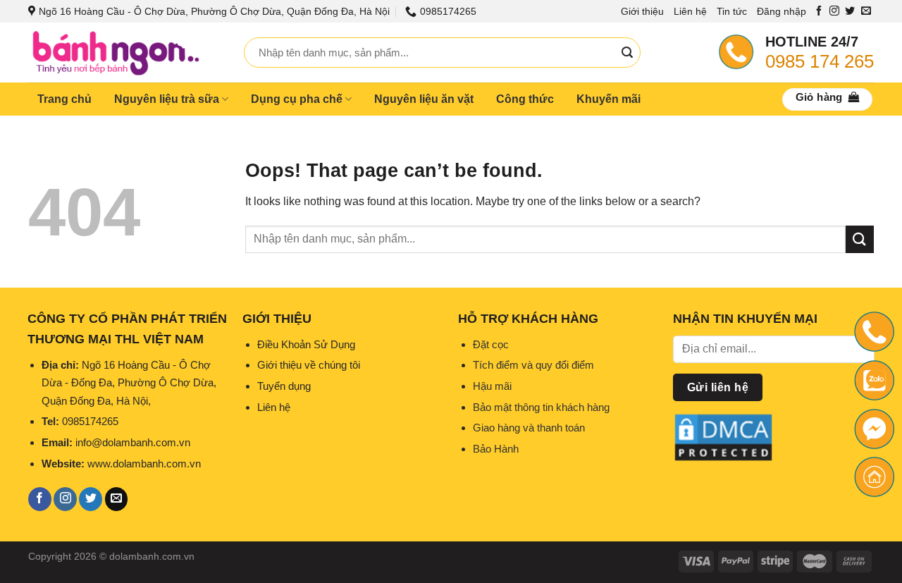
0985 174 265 (819, 61)
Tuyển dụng (284, 386)
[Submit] (627, 53)
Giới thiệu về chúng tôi (308, 365)
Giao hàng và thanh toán (529, 428)
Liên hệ (690, 11)
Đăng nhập (781, 11)
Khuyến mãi (608, 99)
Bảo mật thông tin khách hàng (541, 407)
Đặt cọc (491, 344)
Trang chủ (64, 99)
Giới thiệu (642, 11)
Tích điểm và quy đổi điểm (533, 365)
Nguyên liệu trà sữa (166, 99)
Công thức (525, 99)
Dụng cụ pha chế (296, 99)
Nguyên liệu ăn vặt (424, 99)
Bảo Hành (496, 449)
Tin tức (732, 11)
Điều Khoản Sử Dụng (306, 344)
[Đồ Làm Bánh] (125, 52)
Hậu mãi (492, 386)
